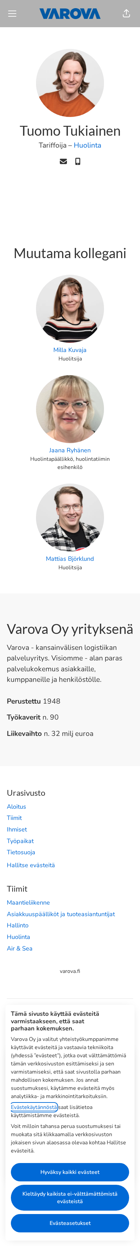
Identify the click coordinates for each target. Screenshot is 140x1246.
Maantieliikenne (28, 902)
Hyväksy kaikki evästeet (70, 1172)
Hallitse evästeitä (31, 865)
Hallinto (18, 925)
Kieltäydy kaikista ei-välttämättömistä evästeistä (70, 1197)
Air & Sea (20, 948)
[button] (126, 13)
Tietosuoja (21, 852)
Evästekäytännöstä (34, 1107)
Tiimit (14, 818)
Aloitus (16, 807)
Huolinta (87, 145)
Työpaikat (20, 841)
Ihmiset (17, 829)
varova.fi (70, 971)
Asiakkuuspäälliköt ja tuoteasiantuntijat (61, 914)
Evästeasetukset (70, 1223)
